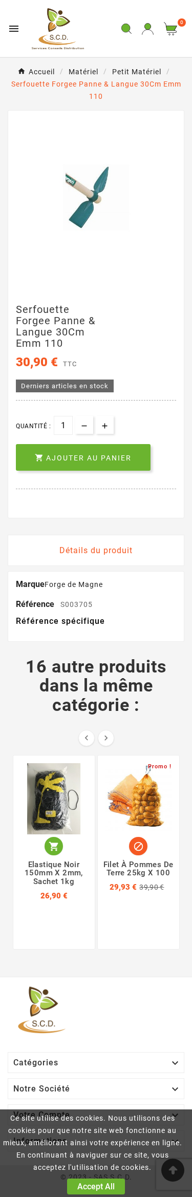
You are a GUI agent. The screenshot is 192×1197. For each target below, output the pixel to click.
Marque (30, 584)
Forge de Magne (74, 584)
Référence (36, 604)
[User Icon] (148, 29)
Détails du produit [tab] (96, 550)
